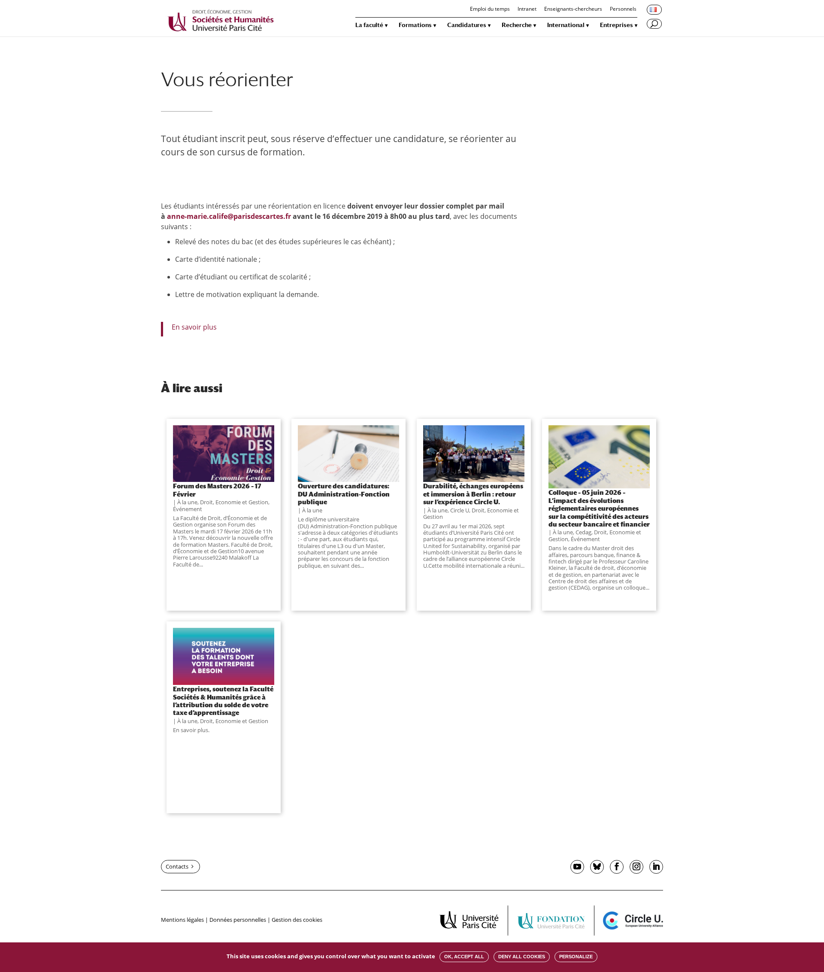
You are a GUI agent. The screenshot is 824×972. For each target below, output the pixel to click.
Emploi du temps (490, 9)
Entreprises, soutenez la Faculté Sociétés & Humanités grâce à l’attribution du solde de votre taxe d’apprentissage (223, 700)
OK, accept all (464, 956)
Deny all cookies (521, 956)
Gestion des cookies (297, 920)
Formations (415, 25)
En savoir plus (194, 327)
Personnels (623, 9)
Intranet (527, 9)
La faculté (369, 25)
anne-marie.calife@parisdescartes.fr (229, 216)
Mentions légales (182, 920)
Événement (187, 509)
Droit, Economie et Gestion (234, 502)
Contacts (177, 866)
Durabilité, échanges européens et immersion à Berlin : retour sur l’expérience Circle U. (473, 494)
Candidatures (466, 25)
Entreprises (616, 25)
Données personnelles (237, 920)
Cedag (583, 532)
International (566, 25)
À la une (187, 502)
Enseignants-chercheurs (573, 9)
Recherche (517, 25)
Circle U (459, 510)
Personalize (576, 956)
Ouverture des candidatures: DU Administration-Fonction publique (344, 494)
